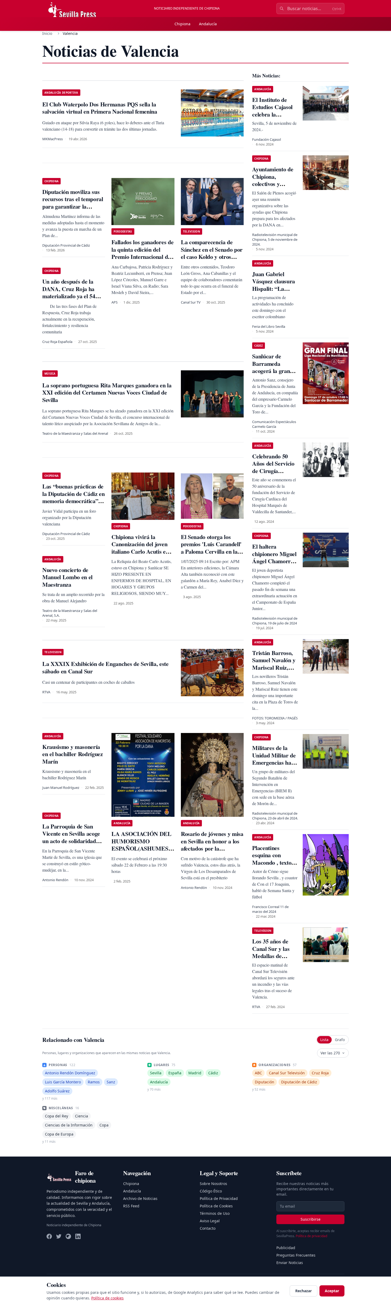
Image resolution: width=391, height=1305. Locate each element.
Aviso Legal (210, 1220)
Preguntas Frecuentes (295, 1255)
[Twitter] (58, 1236)
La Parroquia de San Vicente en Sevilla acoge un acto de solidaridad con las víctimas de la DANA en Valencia (71, 841)
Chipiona (182, 23)
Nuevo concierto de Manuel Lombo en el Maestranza (67, 577)
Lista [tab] (324, 1039)
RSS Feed (131, 1205)
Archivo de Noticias (140, 1198)
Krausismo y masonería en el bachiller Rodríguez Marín (72, 754)
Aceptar (332, 1290)
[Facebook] (49, 1236)
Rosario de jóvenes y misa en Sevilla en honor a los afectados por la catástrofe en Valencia (212, 844)
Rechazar (303, 1290)
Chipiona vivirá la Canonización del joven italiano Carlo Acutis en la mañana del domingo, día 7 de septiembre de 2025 (140, 555)
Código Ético (211, 1191)
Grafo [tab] (340, 1039)
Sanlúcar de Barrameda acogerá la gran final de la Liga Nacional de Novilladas (271, 374)
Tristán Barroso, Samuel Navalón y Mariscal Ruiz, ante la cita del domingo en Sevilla (274, 667)
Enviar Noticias (289, 1262)
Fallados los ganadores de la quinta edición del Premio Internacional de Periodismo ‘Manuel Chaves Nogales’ (142, 257)
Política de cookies (107, 1297)
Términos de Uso (215, 1213)
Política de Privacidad (219, 1198)
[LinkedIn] (78, 1236)
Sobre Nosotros (213, 1183)
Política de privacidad (311, 1236)
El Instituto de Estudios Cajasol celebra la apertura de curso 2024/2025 (274, 114)
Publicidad (285, 1247)
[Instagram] (68, 1236)
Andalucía (208, 23)
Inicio (47, 33)
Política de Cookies (216, 1205)
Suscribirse (311, 1219)
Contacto (207, 1228)
